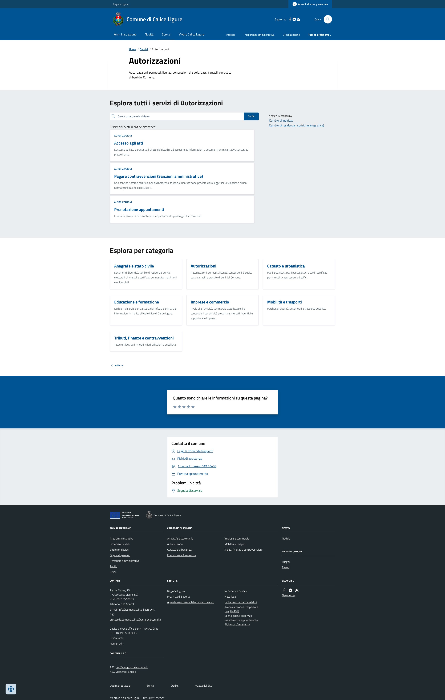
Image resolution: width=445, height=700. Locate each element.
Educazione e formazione (181, 555)
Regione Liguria (120, 4)
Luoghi (286, 562)
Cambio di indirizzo (281, 120)
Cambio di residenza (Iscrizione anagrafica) (296, 125)
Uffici (113, 572)
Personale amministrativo (124, 561)
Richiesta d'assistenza (237, 624)
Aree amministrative (121, 538)
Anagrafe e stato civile (180, 538)
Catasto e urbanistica (179, 549)
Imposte (230, 35)
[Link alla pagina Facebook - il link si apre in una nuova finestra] (290, 19)
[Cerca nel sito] (326, 19)
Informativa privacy (236, 591)
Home (132, 49)
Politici (113, 566)
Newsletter (288, 595)
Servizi (166, 34)
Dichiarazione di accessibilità (241, 602)
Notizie (286, 538)
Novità (149, 34)
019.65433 (127, 604)
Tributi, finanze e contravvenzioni (243, 549)
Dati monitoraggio (120, 685)
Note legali (231, 596)
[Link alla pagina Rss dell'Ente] (297, 590)
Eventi (285, 567)
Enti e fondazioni (119, 549)
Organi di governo (120, 555)
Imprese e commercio (237, 538)
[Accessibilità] (11, 689)
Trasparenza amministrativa (259, 35)
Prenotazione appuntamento (241, 620)
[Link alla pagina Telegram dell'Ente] (290, 590)
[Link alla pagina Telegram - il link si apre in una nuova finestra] (294, 19)
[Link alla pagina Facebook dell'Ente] (284, 590)
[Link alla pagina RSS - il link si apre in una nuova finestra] (298, 19)
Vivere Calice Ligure (191, 34)
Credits (175, 685)
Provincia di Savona (178, 596)
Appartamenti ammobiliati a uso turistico (190, 602)
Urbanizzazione (291, 35)
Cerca (251, 116)
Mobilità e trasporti (235, 544)
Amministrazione (125, 34)
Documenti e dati (120, 544)
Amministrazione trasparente (241, 607)
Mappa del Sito (203, 685)
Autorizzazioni (123, 135)
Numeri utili (116, 643)
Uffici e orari (116, 638)
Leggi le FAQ (232, 611)
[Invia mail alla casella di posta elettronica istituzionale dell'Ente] (137, 609)
